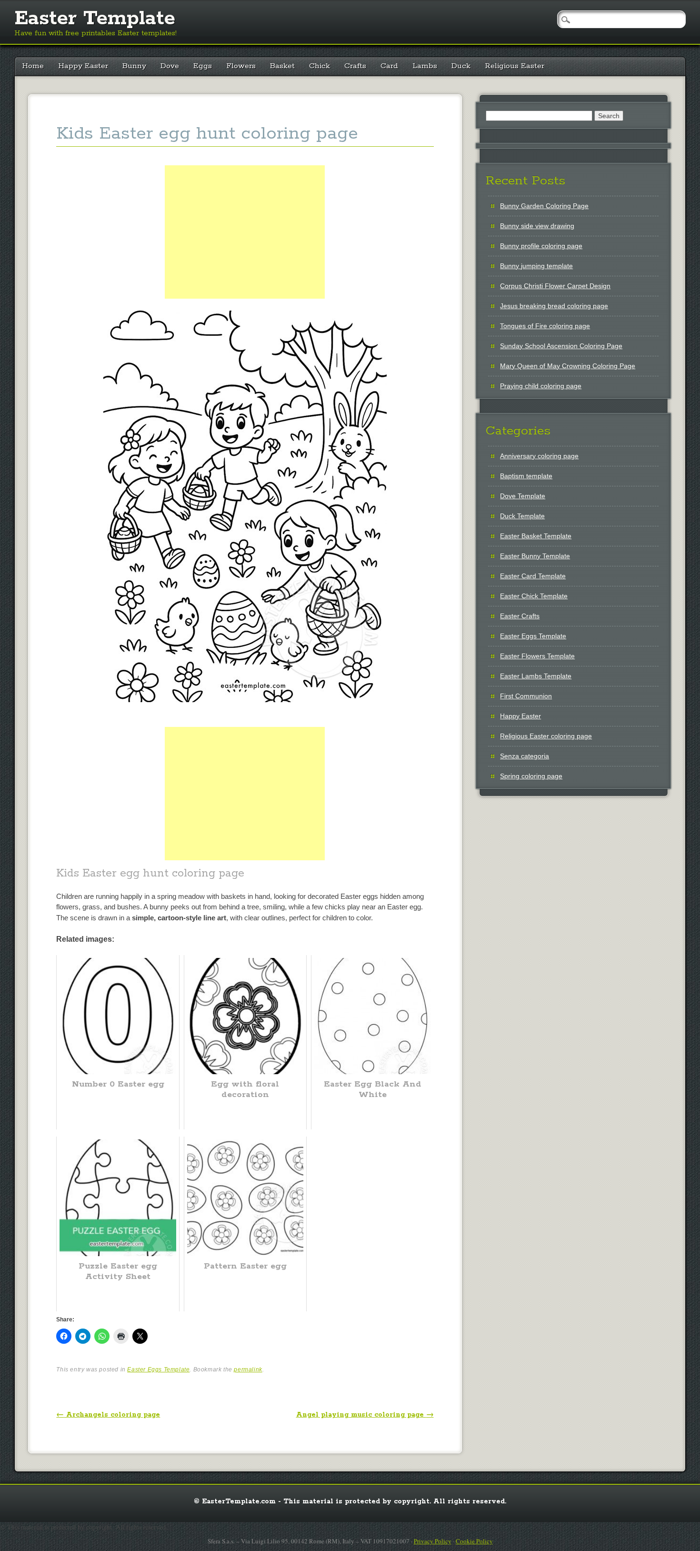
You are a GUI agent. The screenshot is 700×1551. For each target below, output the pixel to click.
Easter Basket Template (535, 536)
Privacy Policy (432, 1541)
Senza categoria (524, 756)
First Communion (526, 696)
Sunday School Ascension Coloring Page (561, 346)
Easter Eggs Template (158, 1369)
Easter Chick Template (534, 596)
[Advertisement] (245, 243)
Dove (169, 66)
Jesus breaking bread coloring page (554, 306)
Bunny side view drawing (537, 226)
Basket (282, 66)
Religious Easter (514, 66)
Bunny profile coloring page (541, 246)
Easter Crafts (520, 616)
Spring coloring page (531, 776)
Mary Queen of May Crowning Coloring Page (567, 366)
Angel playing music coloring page (365, 1414)
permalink (248, 1369)
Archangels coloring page (108, 1414)
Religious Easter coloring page (546, 736)
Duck (460, 66)
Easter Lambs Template (535, 676)
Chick (319, 66)
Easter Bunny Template (535, 556)
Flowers (241, 66)
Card (389, 66)
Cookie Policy (474, 1541)
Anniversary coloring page (539, 456)
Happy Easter (83, 66)
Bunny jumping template (536, 266)
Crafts (355, 66)
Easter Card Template (533, 576)
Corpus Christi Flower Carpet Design (555, 286)
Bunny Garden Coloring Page (544, 206)
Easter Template (94, 18)
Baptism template (526, 476)
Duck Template (522, 516)
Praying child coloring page (540, 386)
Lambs (424, 66)
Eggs (202, 66)
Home (33, 66)
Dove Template (522, 496)
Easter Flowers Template (537, 656)
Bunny (134, 66)
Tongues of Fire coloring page (545, 326)
